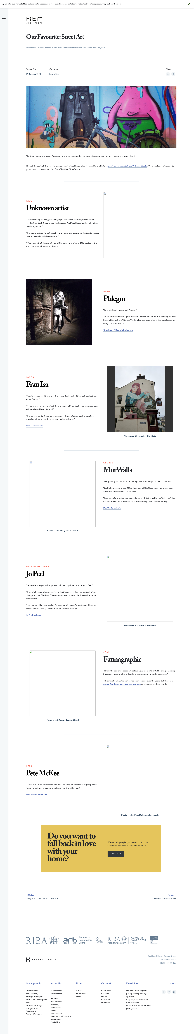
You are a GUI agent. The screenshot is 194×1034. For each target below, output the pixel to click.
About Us (56, 983)
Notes (79, 983)
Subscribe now (114, 4)
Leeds (53, 1010)
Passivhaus (31, 1011)
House (104, 996)
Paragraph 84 (32, 1008)
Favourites (54, 74)
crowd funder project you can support (122, 684)
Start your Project (34, 996)
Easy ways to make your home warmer (137, 1001)
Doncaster (56, 1007)
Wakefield (56, 1019)
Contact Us (56, 990)
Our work (106, 983)
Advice (79, 990)
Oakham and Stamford (61, 1016)
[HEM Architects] (34, 20)
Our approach (33, 983)
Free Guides (132, 983)
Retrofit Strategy (34, 1005)
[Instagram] (169, 992)
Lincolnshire (56, 1013)
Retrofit (105, 993)
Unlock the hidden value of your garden (138, 1006)
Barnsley (55, 1004)
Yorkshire (55, 1022)
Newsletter (56, 993)
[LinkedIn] (174, 992)
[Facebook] (164, 992)
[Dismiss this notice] (189, 3)
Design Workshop (34, 1014)
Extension (105, 999)
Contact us (116, 853)
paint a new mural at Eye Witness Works (127, 166)
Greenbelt (105, 1002)
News (78, 996)
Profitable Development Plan (37, 1001)
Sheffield (55, 998)
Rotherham (56, 1001)
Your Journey (32, 993)
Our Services (32, 990)
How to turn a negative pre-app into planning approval (136, 993)
